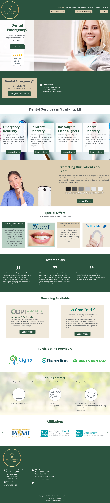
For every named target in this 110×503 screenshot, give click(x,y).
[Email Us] (5, 482)
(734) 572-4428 (11, 485)
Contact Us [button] (105, 7)
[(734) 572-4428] (5, 485)
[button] (5, 45)
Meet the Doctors (70, 7)
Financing (97, 7)
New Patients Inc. (54, 496)
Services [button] (90, 7)
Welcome (61, 7)
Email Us (9, 482)
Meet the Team (82, 7)
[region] (55, 45)
